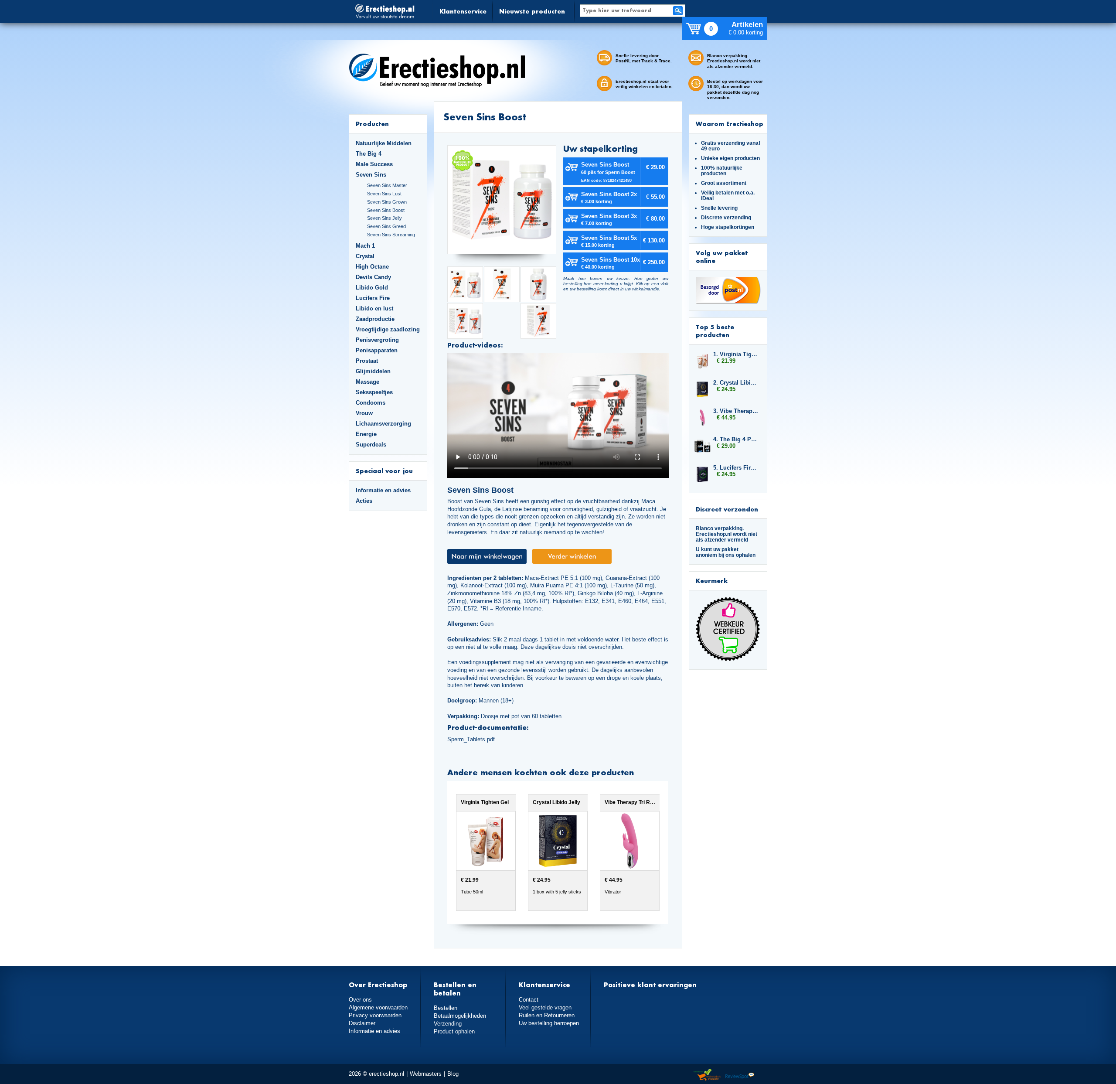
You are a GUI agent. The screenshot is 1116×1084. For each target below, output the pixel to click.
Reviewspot (739, 1075)
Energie (366, 434)
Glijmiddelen (373, 371)
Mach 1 (365, 245)
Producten (372, 123)
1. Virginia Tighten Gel (736, 354)
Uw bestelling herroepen (549, 1023)
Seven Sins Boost (386, 210)
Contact (528, 999)
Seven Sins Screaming (391, 234)
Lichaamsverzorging (383, 423)
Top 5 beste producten (715, 330)
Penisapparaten (377, 350)
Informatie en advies (383, 490)
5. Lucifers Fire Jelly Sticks (736, 467)
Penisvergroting (377, 340)
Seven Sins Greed (386, 226)
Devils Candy (373, 277)
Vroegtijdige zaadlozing (388, 329)
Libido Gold (372, 287)
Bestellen (445, 1008)
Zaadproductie (375, 319)
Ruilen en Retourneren (547, 1015)
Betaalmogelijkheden (460, 1015)
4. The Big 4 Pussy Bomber (736, 439)
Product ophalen (454, 1031)
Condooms (370, 402)
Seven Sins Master (387, 185)
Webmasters (426, 1073)
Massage (367, 381)
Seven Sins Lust (384, 193)
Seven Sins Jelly (384, 218)
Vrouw (364, 413)
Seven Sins (371, 174)
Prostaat (367, 361)
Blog (453, 1073)
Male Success (374, 164)
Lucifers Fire (373, 298)
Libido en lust (374, 308)
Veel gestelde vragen (545, 1007)
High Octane (372, 266)
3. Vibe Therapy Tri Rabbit (736, 411)
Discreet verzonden (727, 509)
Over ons (360, 999)
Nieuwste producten (532, 11)
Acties (364, 501)
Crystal (365, 256)
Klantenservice (463, 11)
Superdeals (371, 444)
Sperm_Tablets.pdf (471, 739)
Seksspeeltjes (374, 392)
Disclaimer (362, 1023)
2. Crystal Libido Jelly (736, 382)
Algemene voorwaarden (378, 1007)
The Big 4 (368, 153)
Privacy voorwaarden (375, 1015)
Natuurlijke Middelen (384, 143)
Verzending (448, 1023)
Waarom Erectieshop (729, 123)
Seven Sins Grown (387, 202)
